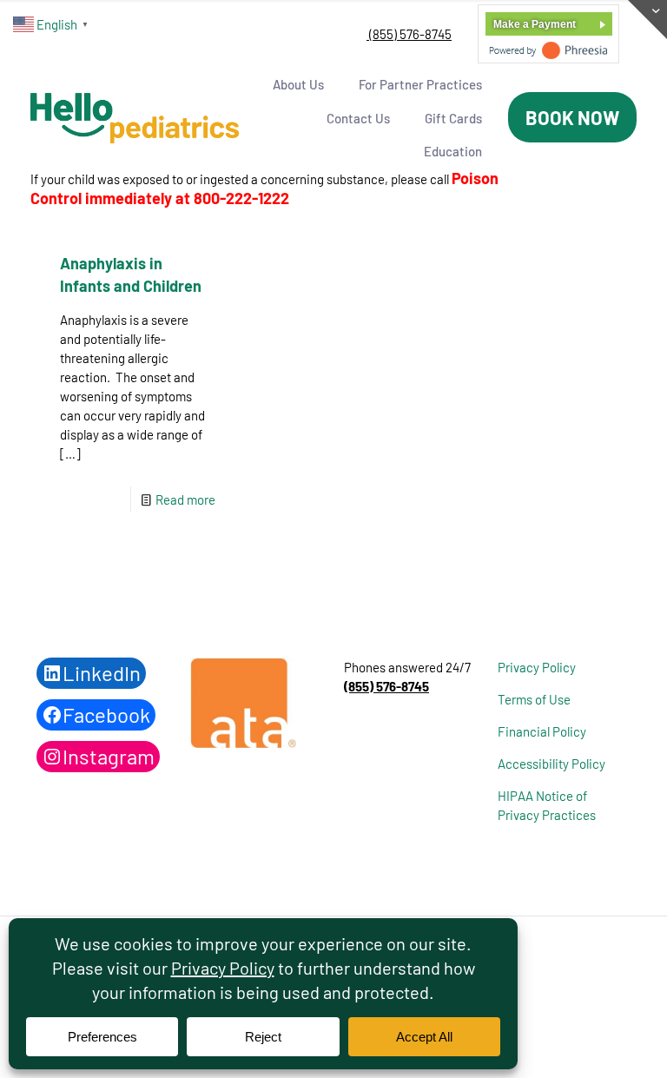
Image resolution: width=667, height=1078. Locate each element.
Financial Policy (542, 731)
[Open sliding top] (647, 19)
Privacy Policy (537, 667)
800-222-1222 (241, 198)
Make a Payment (534, 24)
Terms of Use (534, 699)
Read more (185, 499)
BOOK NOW (572, 117)
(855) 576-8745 (409, 34)
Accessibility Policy (551, 763)
